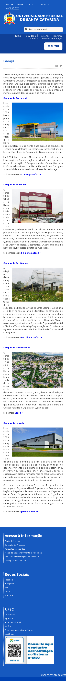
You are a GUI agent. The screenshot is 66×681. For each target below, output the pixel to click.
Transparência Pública (15, 560)
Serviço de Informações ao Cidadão (22, 556)
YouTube (9, 595)
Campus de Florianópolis (16, 347)
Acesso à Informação (52, 38)
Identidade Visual (13, 622)
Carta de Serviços (13, 541)
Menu (54, 46)
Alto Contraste (40, 4)
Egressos (9, 618)
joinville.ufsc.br (29, 511)
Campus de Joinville (13, 423)
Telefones (44, 35)
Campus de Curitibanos (15, 263)
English (10, 4)
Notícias (8, 626)
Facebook (9, 579)
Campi (8, 60)
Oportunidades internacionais (19, 630)
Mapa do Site (12, 8)
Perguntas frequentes (15, 549)
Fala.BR (18, 35)
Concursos (10, 614)
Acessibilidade (23, 4)
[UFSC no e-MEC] (29, 663)
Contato (34, 38)
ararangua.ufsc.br (31, 174)
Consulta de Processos (16, 545)
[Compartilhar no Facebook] (56, 66)
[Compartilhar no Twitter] (60, 66)
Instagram (9, 583)
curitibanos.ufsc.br (31, 337)
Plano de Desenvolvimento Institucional (23, 552)
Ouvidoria (31, 35)
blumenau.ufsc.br (30, 252)
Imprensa (57, 35)
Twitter (8, 591)
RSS (6, 587)
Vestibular (9, 634)
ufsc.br (19, 412)
